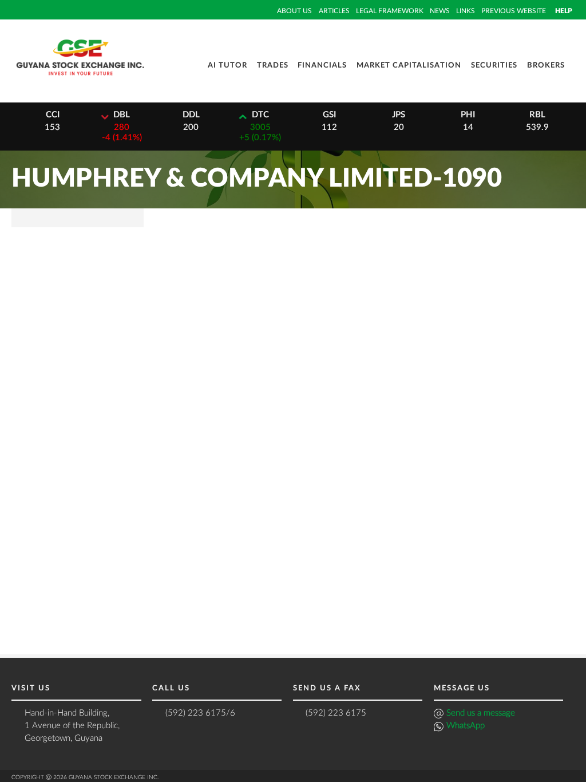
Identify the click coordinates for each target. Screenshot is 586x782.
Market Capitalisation (409, 65)
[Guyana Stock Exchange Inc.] (80, 79)
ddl (191, 114)
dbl (121, 114)
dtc (260, 114)
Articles (334, 10)
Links (465, 10)
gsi (329, 114)
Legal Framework (389, 10)
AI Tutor (227, 65)
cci (53, 114)
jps (398, 114)
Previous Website (513, 10)
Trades (272, 65)
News (440, 10)
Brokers (546, 65)
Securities (494, 65)
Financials (322, 65)
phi (468, 114)
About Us (294, 10)
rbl (537, 114)
